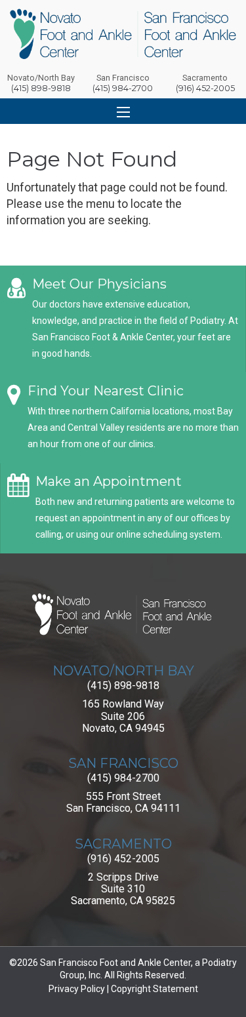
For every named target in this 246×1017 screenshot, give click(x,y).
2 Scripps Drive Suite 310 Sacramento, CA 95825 (123, 889)
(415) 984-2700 (123, 778)
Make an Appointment (108, 481)
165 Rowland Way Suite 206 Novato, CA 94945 (123, 716)
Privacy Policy (77, 989)
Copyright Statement (154, 989)
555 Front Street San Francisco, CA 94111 (123, 802)
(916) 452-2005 (123, 858)
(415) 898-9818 (123, 685)
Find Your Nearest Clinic (106, 391)
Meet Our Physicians (99, 284)
